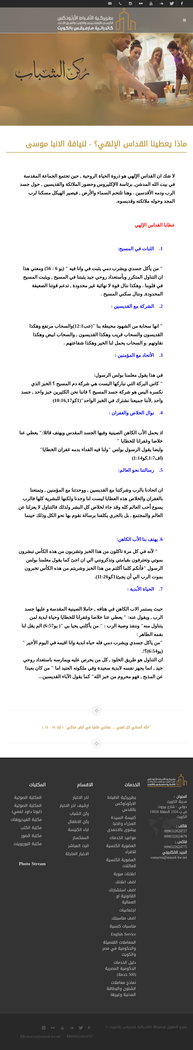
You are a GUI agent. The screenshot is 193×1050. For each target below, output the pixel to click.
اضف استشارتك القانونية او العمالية (122, 896)
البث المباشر (78, 846)
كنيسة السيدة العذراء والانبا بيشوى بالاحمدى (121, 824)
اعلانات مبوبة (125, 874)
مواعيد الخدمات (123, 838)
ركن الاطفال (78, 822)
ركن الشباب (79, 814)
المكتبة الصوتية (28, 798)
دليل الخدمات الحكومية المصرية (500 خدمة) (120, 968)
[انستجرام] (130, 3)
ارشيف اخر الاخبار (74, 806)
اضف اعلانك (125, 882)
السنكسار (81, 838)
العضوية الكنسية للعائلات (121, 863)
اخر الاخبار (81, 798)
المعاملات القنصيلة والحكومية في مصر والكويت (119, 948)
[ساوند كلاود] (161, 3)
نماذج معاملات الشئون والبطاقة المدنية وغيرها (121, 989)
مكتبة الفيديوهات (26, 820)
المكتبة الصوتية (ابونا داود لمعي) (27, 809)
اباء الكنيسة (78, 830)
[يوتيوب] (151, 3)
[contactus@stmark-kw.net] (110, 3)
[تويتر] (172, 3)
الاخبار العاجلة (77, 854)
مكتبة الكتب (31, 828)
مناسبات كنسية (123, 926)
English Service (123, 934)
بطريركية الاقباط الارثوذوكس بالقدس (121, 804)
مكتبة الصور (31, 836)
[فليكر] (141, 3)
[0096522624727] (120, 3)
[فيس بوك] (182, 3)
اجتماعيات (127, 910)
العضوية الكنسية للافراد (121, 849)
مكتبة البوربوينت (28, 844)
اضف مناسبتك (124, 918)
